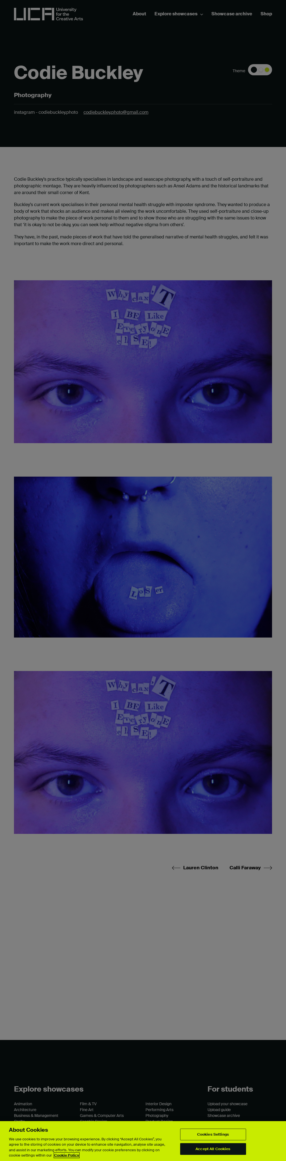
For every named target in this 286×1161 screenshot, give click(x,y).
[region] (143, 1141)
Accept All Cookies (213, 1148)
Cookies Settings (213, 1134)
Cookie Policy (66, 1155)
